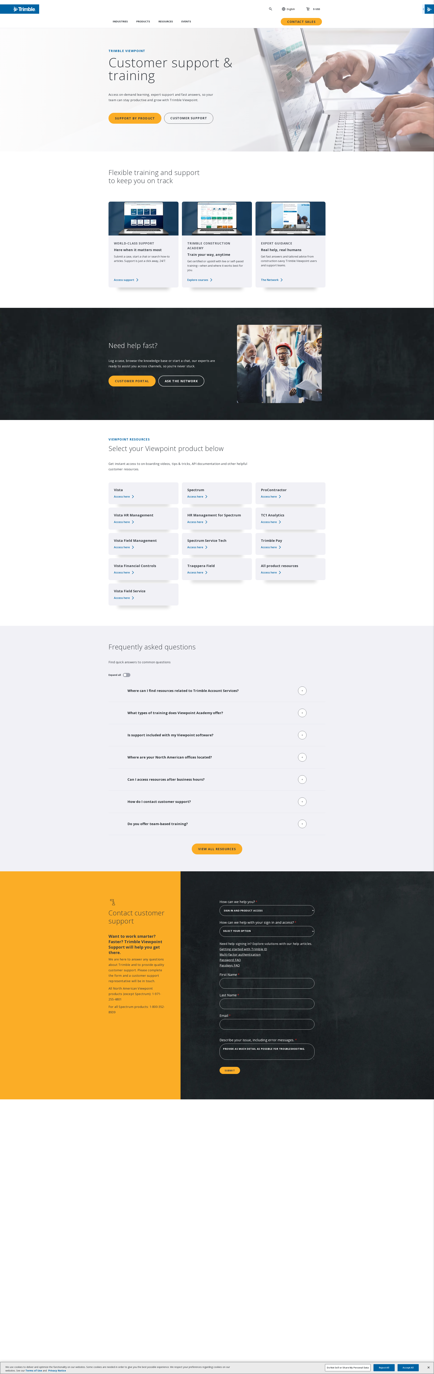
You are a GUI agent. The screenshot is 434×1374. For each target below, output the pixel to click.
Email (232, 1015)
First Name (236, 974)
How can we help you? (245, 901)
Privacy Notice (57, 1370)
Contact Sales (301, 22)
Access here (122, 496)
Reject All (384, 1367)
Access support (124, 280)
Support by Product (135, 118)
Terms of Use (33, 1370)
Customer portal (132, 381)
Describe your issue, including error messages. (265, 1040)
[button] (286, 9)
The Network (270, 280)
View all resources (217, 849)
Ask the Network (181, 381)
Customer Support (188, 118)
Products (143, 21)
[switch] (126, 675)
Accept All (408, 1367)
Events (186, 21)
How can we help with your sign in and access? (265, 922)
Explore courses (197, 280)
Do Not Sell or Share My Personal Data (348, 1367)
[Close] (428, 1367)
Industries (120, 21)
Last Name (236, 995)
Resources (166, 21)
